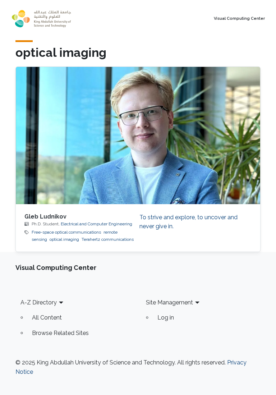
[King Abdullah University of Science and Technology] (57, 18)
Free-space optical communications (66, 232)
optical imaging (64, 239)
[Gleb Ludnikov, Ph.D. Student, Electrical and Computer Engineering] (138, 135)
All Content (47, 317)
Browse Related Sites (60, 333)
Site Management (169, 302)
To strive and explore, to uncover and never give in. (188, 222)
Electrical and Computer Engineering (96, 223)
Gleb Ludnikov (45, 216)
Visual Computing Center (239, 19)
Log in (165, 317)
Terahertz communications (108, 239)
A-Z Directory (38, 302)
